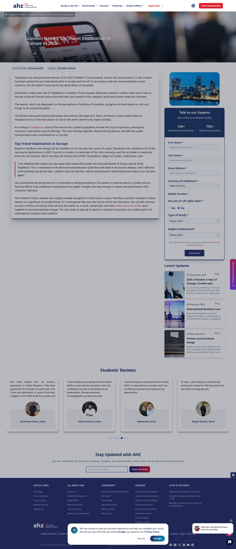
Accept (157, 538)
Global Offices (134, 5)
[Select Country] (193, 5)
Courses (103, 5)
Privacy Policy (151, 531)
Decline (141, 538)
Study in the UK (69, 5)
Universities (88, 5)
